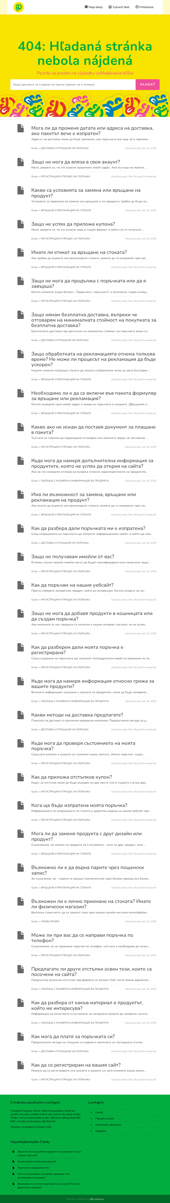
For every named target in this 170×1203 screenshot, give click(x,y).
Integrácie (100, 1131)
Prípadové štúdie (104, 1118)
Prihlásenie (145, 7)
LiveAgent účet (42, 1126)
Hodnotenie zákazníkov (108, 1124)
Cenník (99, 1112)
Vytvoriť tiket (120, 7)
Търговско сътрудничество (33, 1167)
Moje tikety (95, 7)
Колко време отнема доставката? (37, 1161)
